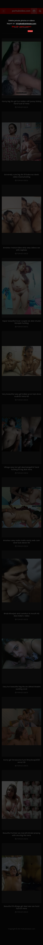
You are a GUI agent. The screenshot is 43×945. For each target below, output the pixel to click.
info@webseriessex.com (26, 23)
